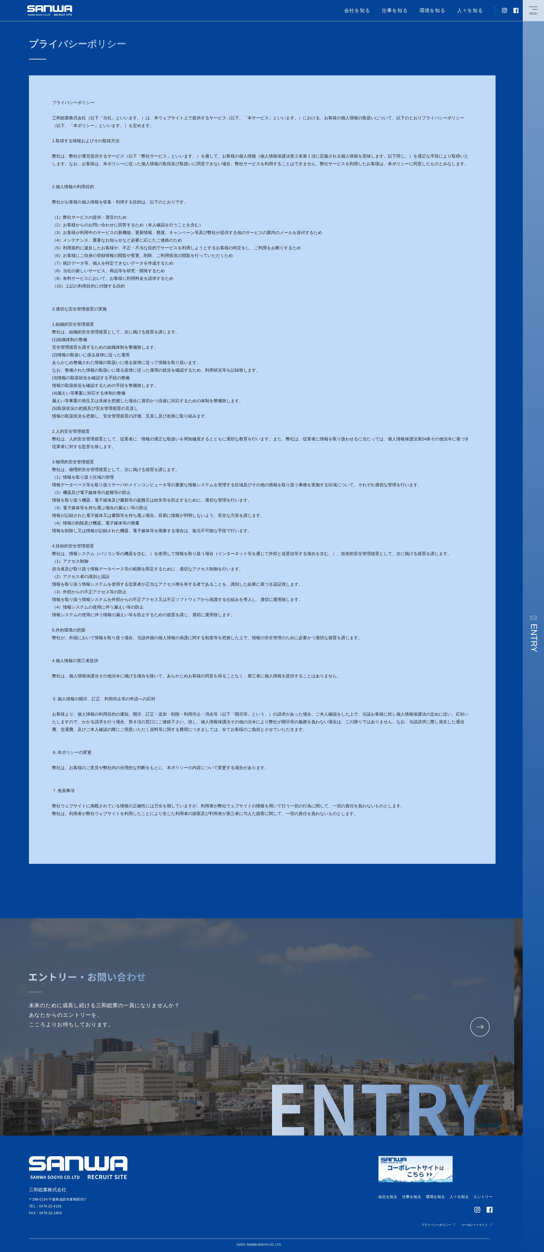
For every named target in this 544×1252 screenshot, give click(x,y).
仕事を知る (395, 10)
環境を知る (432, 10)
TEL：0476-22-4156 (45, 1206)
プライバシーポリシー (436, 1225)
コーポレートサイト (474, 1225)
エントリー (483, 1197)
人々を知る (470, 10)
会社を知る (357, 10)
